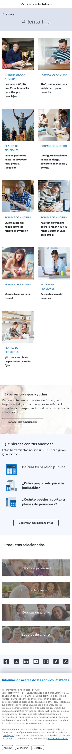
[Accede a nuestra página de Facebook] (6, 661)
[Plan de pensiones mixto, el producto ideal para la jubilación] (18, 125)
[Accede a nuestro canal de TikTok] (56, 661)
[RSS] (66, 661)
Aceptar (8, 747)
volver (9, 14)
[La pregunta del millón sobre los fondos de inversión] (18, 196)
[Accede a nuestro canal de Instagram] (46, 661)
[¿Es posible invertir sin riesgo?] (18, 263)
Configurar (8, 735)
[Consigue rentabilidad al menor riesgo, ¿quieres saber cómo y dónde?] (54, 125)
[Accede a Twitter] (16, 661)
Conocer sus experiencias (22, 421)
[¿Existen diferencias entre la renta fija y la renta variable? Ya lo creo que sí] (54, 196)
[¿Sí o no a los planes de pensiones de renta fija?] (18, 327)
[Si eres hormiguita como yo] (54, 263)
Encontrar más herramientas (36, 522)
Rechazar (37, 747)
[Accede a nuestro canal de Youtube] (36, 661)
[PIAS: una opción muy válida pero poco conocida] (54, 54)
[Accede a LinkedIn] (26, 661)
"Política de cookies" (58, 738)
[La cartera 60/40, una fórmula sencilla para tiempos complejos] (18, 54)
